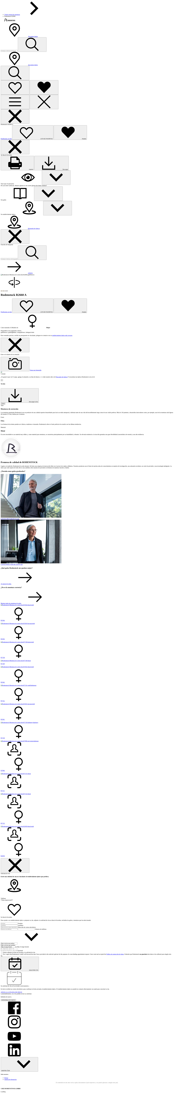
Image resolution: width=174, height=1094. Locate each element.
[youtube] (14, 1042)
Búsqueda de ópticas (34, 228)
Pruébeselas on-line (6, 138)
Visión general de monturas (12, 14)
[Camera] (15, 364)
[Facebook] (14, 1014)
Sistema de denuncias (10, 1079)
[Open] (15, 87)
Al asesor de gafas (6, 584)
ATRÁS (30, 273)
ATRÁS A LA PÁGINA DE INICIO (11, 992)
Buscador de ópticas (62, 377)
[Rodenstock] (9, 21)
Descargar (65, 169)
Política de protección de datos (115, 954)
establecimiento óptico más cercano (62, 335)
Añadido (84, 312)
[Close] (44, 102)
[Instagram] (14, 1028)
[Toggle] (56, 177)
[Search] (15, 73)
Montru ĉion (5, 1070)
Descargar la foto (33, 401)
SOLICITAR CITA (33, 970)
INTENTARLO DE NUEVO (8, 1000)
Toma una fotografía (35, 370)
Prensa (6, 1078)
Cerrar (3, 403)
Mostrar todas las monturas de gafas (11, 603)
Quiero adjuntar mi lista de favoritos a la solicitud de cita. (19, 952)
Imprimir (31, 169)
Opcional (20, 950)
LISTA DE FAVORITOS (46, 312)
